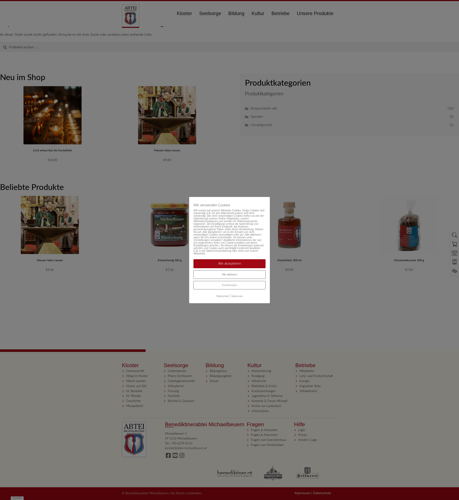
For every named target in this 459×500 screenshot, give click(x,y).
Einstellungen (229, 285)
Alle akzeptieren (229, 263)
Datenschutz (222, 296)
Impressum (237, 296)
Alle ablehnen (229, 274)
